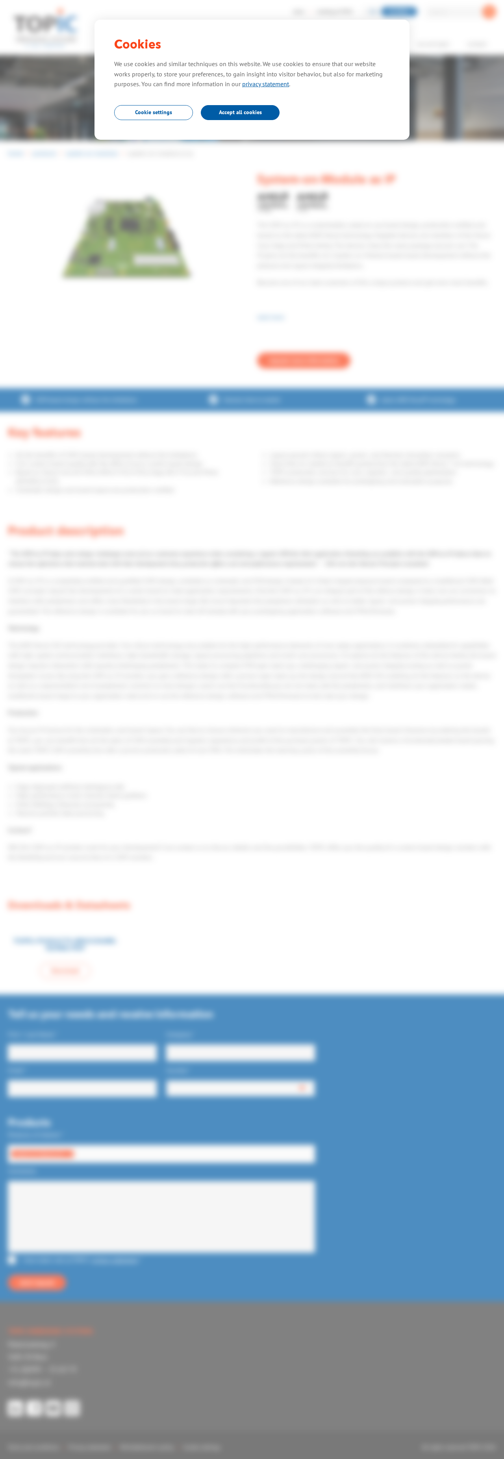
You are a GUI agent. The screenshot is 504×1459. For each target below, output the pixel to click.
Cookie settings (153, 112)
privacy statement (265, 84)
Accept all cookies (240, 112)
